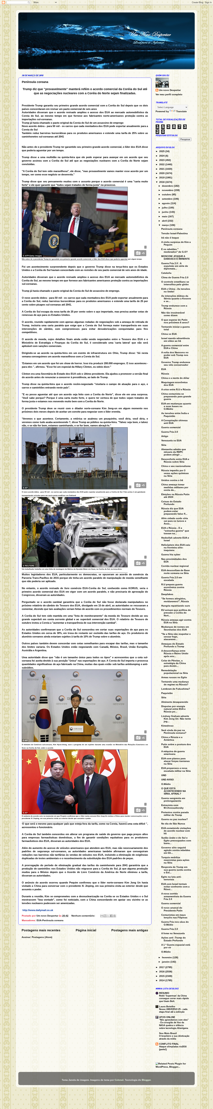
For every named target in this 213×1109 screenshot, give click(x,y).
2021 (162, 169)
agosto (166, 203)
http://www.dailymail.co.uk (37, 910)
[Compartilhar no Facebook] (111, 916)
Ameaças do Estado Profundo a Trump (172, 645)
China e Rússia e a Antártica (171, 738)
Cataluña (166, 273)
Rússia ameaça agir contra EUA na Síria (176, 621)
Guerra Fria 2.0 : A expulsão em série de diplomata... (174, 266)
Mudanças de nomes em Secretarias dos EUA (175, 628)
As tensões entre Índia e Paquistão (175, 414)
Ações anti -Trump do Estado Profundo (173, 939)
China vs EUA (169, 334)
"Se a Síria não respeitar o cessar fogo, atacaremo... (176, 637)
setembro (167, 199)
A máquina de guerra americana (173, 752)
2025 (162, 151)
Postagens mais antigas (129, 930)
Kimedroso (167, 726)
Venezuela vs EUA (171, 440)
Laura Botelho (167, 1006)
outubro (167, 194)
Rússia (165, 373)
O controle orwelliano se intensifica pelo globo (175, 283)
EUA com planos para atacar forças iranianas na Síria (175, 761)
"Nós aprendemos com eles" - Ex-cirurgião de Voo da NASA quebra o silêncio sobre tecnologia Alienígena (174, 1024)
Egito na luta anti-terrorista (171, 878)
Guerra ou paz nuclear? (174, 819)
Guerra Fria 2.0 (169, 432)
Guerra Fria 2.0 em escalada (171, 578)
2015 (162, 976)
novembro (168, 190)
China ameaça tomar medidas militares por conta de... (174, 487)
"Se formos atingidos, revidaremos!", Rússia (175, 600)
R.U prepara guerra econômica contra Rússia (172, 587)
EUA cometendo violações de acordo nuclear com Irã (176, 831)
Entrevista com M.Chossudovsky (172, 806)
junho (165, 212)
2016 (162, 971)
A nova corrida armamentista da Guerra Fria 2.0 (176, 896)
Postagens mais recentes (41, 930)
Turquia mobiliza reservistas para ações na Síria (175, 860)
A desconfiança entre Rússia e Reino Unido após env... (174, 653)
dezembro (168, 186)
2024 (162, 156)
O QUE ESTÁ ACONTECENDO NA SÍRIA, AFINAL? (173, 791)
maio (165, 216)
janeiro (166, 962)
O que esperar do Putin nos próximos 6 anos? (175, 321)
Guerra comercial (171, 427)
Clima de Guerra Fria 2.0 (174, 277)
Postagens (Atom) (42, 937)
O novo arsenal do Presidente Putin (172, 909)
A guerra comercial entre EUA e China (175, 346)
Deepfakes (167, 594)
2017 (162, 967)
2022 (162, 164)
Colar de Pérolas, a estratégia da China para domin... (173, 663)
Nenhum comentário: (83, 916)
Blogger (146, 1080)
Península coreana (35, 82)
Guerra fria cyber (170, 554)
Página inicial (86, 930)
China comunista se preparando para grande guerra (176, 396)
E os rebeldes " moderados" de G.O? (174, 250)
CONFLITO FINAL (169, 1044)
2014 (162, 980)
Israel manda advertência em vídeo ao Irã (175, 339)
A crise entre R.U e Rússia (176, 389)
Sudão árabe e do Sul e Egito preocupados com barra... (176, 840)
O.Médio (166, 784)
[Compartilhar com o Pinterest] (114, 916)
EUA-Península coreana (50, 920)
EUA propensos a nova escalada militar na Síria (176, 769)
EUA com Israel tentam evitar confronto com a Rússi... (175, 887)
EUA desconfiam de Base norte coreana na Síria (175, 571)
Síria (163, 445)
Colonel (119, 1080)
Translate (181, 111)
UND (163, 775)
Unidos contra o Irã (172, 480)
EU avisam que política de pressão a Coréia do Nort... (176, 613)
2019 (162, 177)
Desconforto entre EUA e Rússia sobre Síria (175, 460)
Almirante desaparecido (174, 702)
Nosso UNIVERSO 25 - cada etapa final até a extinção (173, 1010)
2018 (162, 182)
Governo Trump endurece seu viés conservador (175, 363)
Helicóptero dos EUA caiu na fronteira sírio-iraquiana (175, 548)
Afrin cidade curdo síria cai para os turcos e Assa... (174, 521)
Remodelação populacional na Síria (174, 671)
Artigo (164, 436)
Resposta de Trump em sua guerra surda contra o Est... (176, 870)
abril (165, 221)
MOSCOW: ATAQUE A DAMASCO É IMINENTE (175, 257)
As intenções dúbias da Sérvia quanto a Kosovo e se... (176, 299)
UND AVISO (167, 779)
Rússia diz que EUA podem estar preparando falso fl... (174, 511)
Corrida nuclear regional (175, 566)
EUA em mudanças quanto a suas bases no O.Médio (176, 406)
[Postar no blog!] (105, 916)
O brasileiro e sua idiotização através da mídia (174, 1037)
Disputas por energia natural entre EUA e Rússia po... (173, 709)
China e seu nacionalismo (176, 466)
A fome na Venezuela (173, 933)
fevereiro (167, 957)
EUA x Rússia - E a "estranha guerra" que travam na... (175, 531)
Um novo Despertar (170, 90)
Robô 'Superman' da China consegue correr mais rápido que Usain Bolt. (174, 998)
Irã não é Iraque (170, 238)
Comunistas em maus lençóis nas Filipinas (174, 916)
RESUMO (164, 993)
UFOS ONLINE (167, 1017)
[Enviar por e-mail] (102, 916)
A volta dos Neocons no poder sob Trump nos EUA (175, 355)
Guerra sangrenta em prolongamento (173, 799)
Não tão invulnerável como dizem (173, 314)
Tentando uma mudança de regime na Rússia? (175, 683)
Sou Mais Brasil (168, 1033)
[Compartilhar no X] (108, 916)
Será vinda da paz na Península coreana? (173, 731)
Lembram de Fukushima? (175, 689)
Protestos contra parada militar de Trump (175, 813)
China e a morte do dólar (175, 378)
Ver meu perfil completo (169, 94)
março (166, 225)
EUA (163, 369)
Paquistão (167, 693)
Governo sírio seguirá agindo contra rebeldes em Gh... (175, 850)
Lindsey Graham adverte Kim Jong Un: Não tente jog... (176, 719)
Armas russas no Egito (174, 677)
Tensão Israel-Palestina (174, 233)
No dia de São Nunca (173, 823)
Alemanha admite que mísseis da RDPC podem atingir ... (173, 452)
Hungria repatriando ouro (175, 606)
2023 (162, 160)
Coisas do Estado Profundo (171, 502)
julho (165, 207)
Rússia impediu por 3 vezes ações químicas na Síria (175, 473)
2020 (162, 173)
